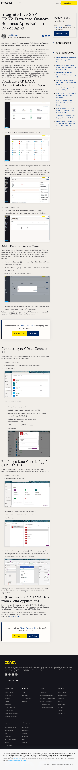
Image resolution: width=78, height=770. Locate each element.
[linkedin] (6, 674)
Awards (60, 701)
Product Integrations (46, 695)
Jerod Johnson (13, 35)
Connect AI (25, 695)
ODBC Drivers (9, 692)
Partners (60, 707)
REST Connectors (10, 707)
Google (24, 733)
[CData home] (8, 3)
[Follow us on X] (46, 36)
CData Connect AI (28, 325)
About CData (62, 692)
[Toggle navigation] (19, 3)
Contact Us (61, 713)
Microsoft (25, 736)
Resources (8, 736)
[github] (13, 674)
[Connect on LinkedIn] (49, 36)
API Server (8, 704)
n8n (23, 739)
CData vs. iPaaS (45, 704)
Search (57, 3)
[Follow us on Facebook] (43, 36)
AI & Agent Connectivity (47, 698)
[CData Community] (16, 674)
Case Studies (9, 730)
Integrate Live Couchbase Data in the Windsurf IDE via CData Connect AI (66, 67)
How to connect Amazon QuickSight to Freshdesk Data (64, 103)
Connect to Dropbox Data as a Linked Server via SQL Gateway (66, 95)
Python (7, 701)
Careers (60, 710)
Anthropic (25, 727)
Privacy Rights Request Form (17, 760)
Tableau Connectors (11, 716)
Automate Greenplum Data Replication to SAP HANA (65, 117)
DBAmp (24, 701)
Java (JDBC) (8, 695)
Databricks (25, 730)
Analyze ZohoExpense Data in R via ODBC (65, 89)
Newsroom (61, 698)
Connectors (43, 692)
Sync (23, 692)
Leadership (61, 704)
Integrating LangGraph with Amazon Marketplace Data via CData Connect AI (65, 123)
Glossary (7, 742)
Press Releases (62, 695)
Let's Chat (67, 3)
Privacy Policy (17, 759)
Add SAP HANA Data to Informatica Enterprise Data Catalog (66, 82)
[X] (9, 674)
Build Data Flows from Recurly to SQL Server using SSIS (66, 75)
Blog (6, 733)
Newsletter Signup (10, 739)
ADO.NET (7, 698)
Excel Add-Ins (9, 710)
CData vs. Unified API (46, 707)
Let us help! (33, 334)
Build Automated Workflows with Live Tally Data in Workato (66, 60)
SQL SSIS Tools (26, 698)
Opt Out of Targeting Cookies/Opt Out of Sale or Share (59, 764)
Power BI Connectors (11, 713)
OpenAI (24, 742)
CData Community (11, 727)
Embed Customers (46, 701)
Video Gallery (9, 745)
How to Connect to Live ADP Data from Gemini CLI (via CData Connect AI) (66, 110)
